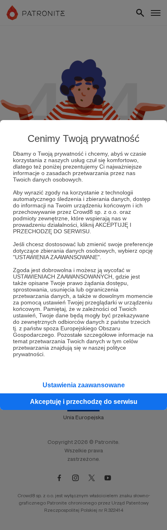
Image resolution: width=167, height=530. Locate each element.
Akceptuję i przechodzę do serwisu (83, 401)
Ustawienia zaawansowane (84, 385)
